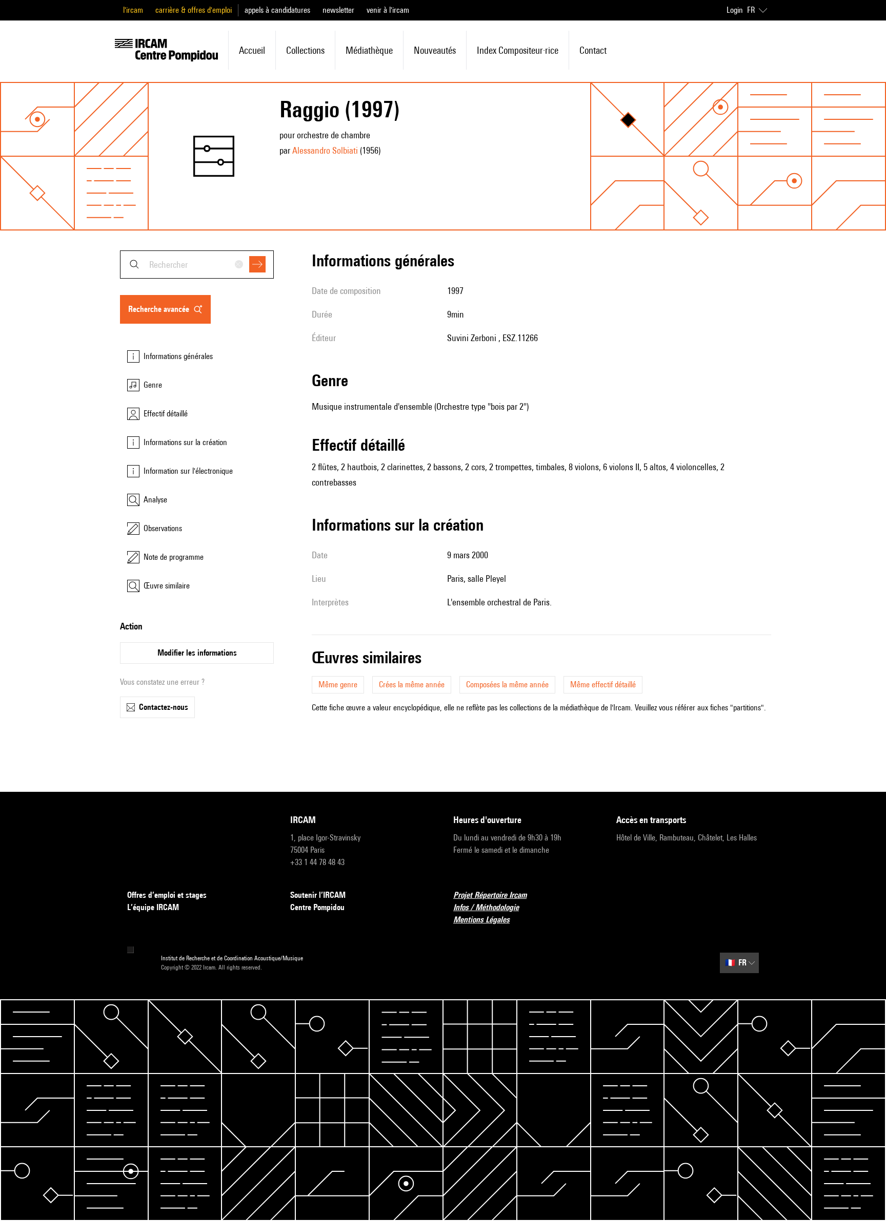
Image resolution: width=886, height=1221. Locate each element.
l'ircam (133, 10)
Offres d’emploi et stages (167, 895)
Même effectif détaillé (603, 684)
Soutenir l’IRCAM (318, 895)
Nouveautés (435, 50)
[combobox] (197, 264)
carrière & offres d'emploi (193, 10)
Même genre (337, 684)
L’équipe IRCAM (153, 907)
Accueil (252, 50)
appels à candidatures (277, 10)
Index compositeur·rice (517, 50)
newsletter (338, 10)
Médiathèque (369, 50)
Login (735, 10)
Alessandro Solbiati (325, 150)
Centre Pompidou (317, 907)
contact (593, 50)
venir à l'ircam (388, 10)
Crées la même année (412, 684)
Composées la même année (507, 684)
